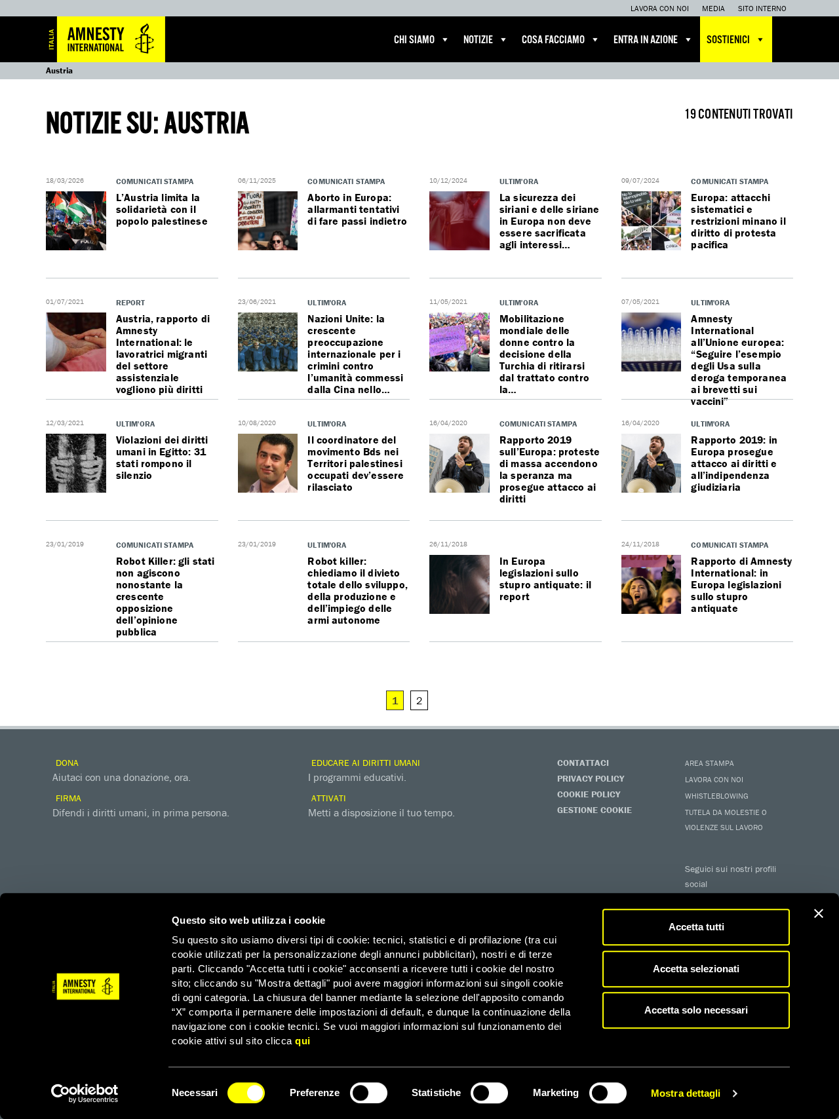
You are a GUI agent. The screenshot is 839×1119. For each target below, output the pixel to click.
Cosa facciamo (553, 40)
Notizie (478, 40)
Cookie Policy (588, 794)
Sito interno (762, 8)
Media (713, 8)
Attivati (327, 798)
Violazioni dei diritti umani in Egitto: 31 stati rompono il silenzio (162, 457)
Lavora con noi (660, 8)
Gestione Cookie (594, 810)
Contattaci (583, 762)
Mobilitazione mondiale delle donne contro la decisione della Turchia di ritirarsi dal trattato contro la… (544, 354)
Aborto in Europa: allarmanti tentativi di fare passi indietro (357, 209)
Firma (67, 798)
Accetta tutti (696, 926)
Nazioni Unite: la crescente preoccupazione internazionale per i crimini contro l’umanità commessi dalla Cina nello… (355, 354)
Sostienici (728, 40)
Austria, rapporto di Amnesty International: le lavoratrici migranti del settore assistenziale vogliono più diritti (163, 354)
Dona (66, 762)
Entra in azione (646, 40)
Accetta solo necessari (696, 1009)
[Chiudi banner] (818, 913)
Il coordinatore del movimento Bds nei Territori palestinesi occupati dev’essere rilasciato (355, 463)
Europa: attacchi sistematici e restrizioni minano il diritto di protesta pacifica (738, 220)
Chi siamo (414, 40)
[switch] (368, 1092)
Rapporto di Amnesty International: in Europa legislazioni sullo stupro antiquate (741, 584)
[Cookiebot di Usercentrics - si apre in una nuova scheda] (85, 1093)
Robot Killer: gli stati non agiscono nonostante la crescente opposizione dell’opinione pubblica (165, 596)
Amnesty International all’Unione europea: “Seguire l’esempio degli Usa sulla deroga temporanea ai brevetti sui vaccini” (739, 360)
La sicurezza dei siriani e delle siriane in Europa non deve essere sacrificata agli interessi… (549, 220)
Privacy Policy (590, 778)
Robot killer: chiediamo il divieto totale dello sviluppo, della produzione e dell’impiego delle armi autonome (357, 590)
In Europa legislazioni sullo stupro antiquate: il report (545, 578)
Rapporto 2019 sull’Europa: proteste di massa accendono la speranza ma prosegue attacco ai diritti (549, 469)
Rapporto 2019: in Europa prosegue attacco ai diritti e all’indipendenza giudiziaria (734, 463)
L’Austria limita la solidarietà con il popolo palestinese (162, 209)
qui (303, 1040)
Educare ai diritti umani (364, 762)
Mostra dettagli (686, 1093)
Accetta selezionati (696, 968)
